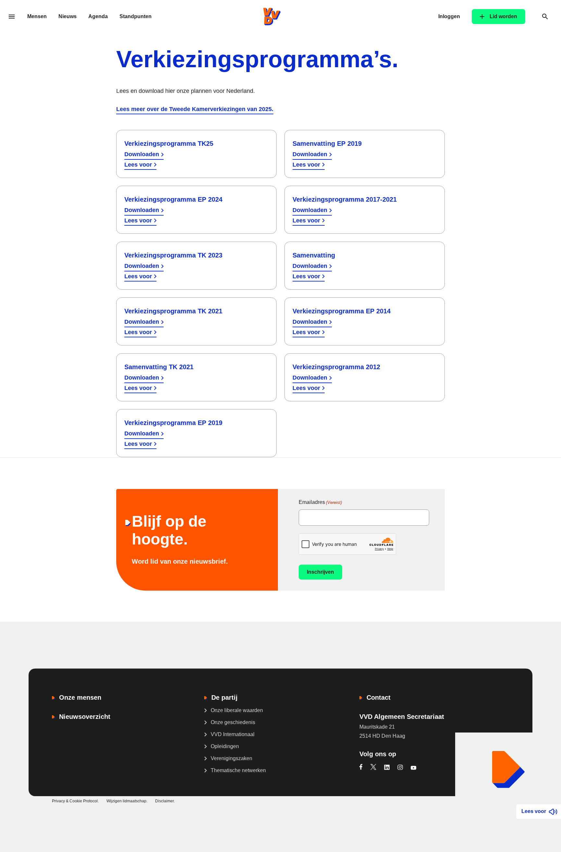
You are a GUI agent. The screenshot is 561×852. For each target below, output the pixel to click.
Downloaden (141, 154)
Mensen (37, 16)
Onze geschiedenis (233, 722)
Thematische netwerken (238, 770)
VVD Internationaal (233, 734)
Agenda (98, 16)
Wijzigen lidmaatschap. (126, 801)
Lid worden (503, 16)
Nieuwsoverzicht (84, 716)
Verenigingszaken (231, 758)
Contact (379, 697)
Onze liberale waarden (237, 710)
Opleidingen (225, 746)
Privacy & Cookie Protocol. (75, 801)
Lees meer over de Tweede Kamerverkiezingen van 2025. (194, 109)
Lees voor (138, 164)
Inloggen (449, 16)
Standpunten (135, 16)
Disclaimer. (165, 801)
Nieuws (67, 16)
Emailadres (320, 502)
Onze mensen (80, 697)
